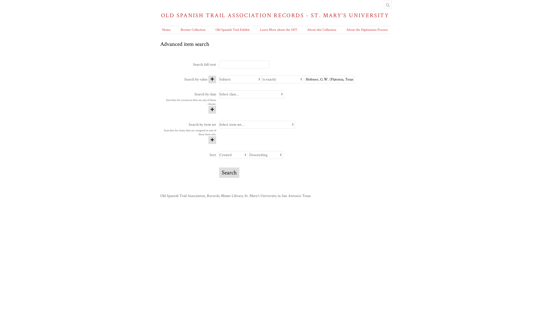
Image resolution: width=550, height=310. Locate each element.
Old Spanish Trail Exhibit (232, 30)
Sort (212, 154)
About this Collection (321, 30)
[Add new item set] (212, 140)
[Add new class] (212, 110)
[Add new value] (212, 79)
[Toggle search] (388, 5)
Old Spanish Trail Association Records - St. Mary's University (275, 15)
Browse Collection (193, 30)
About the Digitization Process (367, 30)
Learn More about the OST (278, 30)
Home (166, 30)
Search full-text (204, 64)
